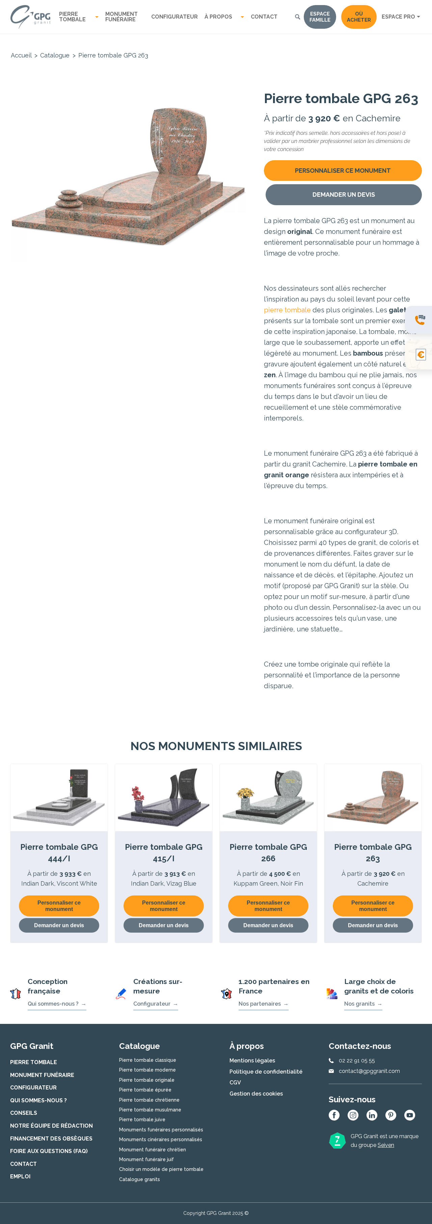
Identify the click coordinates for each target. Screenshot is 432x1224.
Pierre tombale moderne (147, 1070)
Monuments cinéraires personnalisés (160, 1139)
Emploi (20, 1176)
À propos (218, 17)
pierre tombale (287, 310)
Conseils (23, 1113)
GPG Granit (30, 17)
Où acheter (359, 17)
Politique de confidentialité (266, 1072)
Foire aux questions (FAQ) (49, 1151)
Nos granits (359, 1004)
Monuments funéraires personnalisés (161, 1129)
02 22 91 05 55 (357, 1060)
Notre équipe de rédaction (51, 1126)
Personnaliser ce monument (343, 170)
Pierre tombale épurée (145, 1090)
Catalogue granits (139, 1179)
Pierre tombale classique (147, 1060)
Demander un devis (344, 194)
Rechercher (297, 17)
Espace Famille (319, 17)
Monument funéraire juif (146, 1159)
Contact (264, 17)
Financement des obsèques (51, 1138)
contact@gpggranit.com (369, 1071)
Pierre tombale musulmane (150, 1109)
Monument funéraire (121, 17)
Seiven (386, 1145)
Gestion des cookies (256, 1093)
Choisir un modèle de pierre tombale (161, 1169)
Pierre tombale (72, 17)
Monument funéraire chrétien (152, 1149)
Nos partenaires (260, 1004)
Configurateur (174, 17)
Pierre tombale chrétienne (149, 1100)
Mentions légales (252, 1060)
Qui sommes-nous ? (53, 1004)
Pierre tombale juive (142, 1119)
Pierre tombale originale (146, 1080)
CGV (235, 1082)
